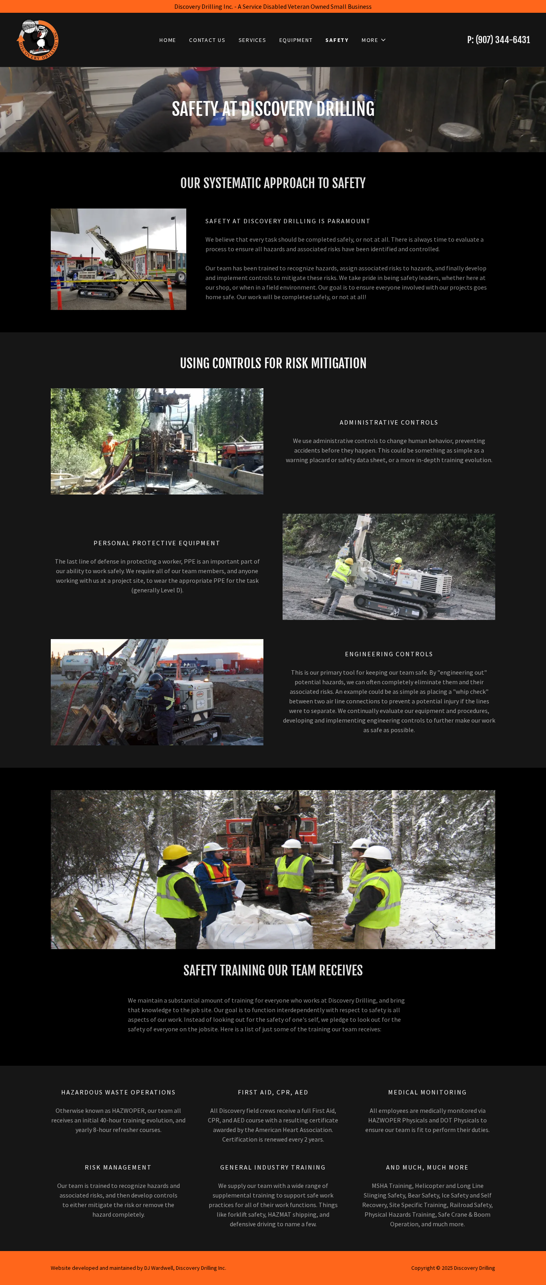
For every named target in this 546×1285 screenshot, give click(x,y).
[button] (374, 40)
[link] (37, 39)
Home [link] (167, 40)
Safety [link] (337, 40)
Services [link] (253, 40)
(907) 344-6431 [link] (503, 39)
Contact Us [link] (207, 40)
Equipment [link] (296, 40)
